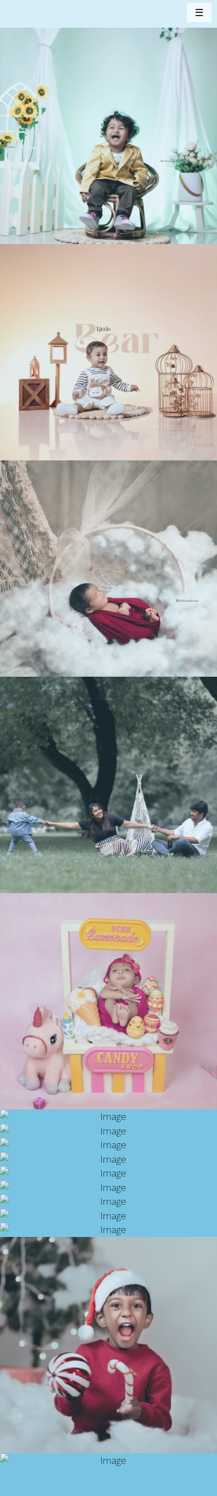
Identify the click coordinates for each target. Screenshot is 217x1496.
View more (108, 136)
